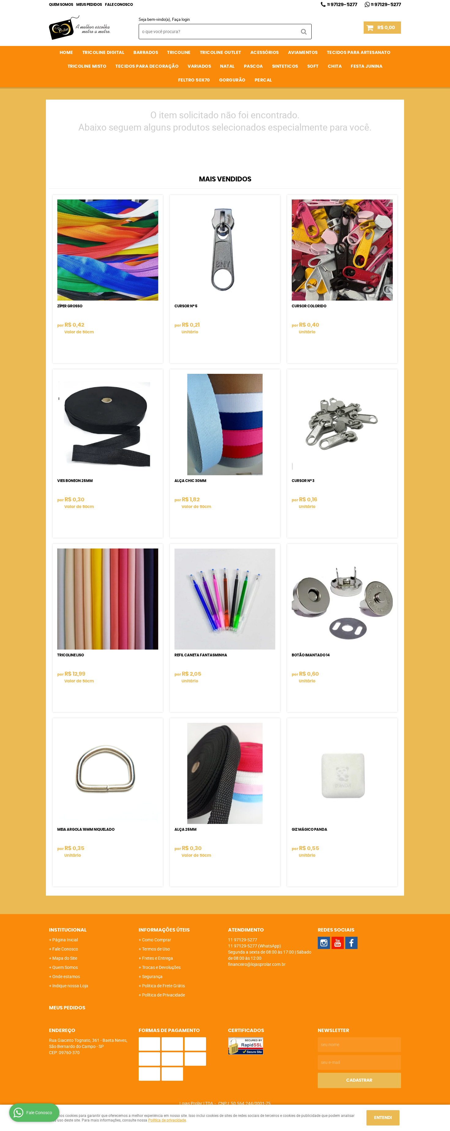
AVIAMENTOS (303, 53)
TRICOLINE (179, 53)
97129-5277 (342, 4)
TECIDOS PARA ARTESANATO (359, 53)
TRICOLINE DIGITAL (103, 53)
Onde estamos (66, 976)
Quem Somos (61, 4)
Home (66, 53)
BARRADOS (145, 53)
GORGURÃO (232, 80)
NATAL (227, 66)
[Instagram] (324, 943)
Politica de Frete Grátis (163, 986)
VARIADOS (199, 66)
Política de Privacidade (163, 995)
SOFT (313, 66)
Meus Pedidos (89, 4)
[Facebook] (351, 943)
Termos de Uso (156, 949)
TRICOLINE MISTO (87, 66)
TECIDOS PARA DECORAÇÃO (146, 66)
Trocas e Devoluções (161, 967)
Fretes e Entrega (157, 958)
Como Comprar (156, 940)
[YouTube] (338, 943)
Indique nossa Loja (70, 986)
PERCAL (263, 80)
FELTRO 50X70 (194, 80)
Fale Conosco (119, 4)
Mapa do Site (64, 958)
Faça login (181, 19)
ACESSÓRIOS (264, 53)
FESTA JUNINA (366, 66)
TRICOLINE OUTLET (220, 53)
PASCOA (253, 66)
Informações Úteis (164, 930)
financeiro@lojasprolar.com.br (257, 964)
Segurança (152, 976)
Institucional (68, 930)
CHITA (335, 66)
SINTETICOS (285, 66)
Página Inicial (65, 940)
